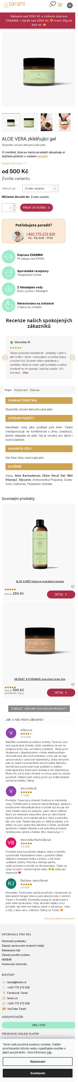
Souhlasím (37, 1073)
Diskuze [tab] (35, 390)
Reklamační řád (11, 950)
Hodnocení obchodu (14, 964)
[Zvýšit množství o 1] (15, 205)
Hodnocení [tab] (20, 390)
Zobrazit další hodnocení (59, 918)
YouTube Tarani (16, 1008)
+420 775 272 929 (40, 234)
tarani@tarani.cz (16, 982)
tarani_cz (12, 998)
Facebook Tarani (17, 992)
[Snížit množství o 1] (15, 210)
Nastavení (37, 1061)
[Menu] (69, 5)
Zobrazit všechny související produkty (39, 708)
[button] (5, 357)
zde (49, 1052)
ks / (39, 1025)
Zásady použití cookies (16, 954)
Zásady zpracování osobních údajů (23, 945)
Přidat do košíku (34, 207)
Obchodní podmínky (14, 941)
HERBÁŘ (7, 959)
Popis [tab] (8, 390)
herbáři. (42, 156)
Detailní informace (12, 163)
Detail (59, 594)
